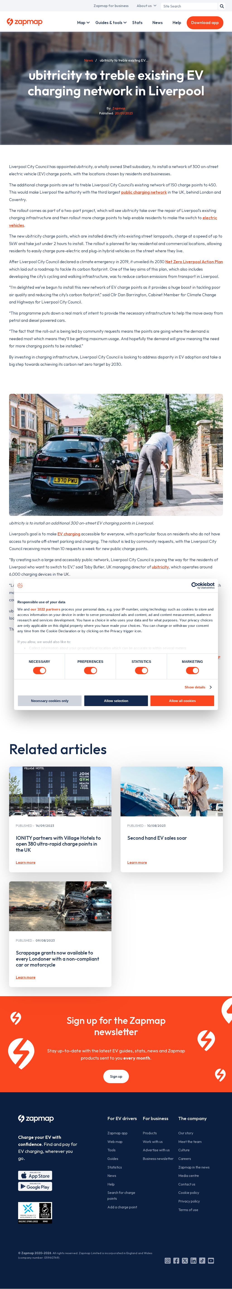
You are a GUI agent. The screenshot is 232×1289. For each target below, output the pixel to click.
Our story (185, 1133)
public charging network (144, 192)
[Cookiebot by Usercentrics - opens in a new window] (195, 585)
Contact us (186, 1184)
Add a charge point (122, 1207)
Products (150, 1133)
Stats (137, 22)
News (157, 22)
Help (177, 22)
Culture (184, 1150)
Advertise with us (156, 1150)
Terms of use (188, 1209)
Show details (195, 687)
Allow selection (116, 701)
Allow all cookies (182, 701)
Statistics (114, 1167)
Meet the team (190, 1141)
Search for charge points (121, 1195)
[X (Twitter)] (185, 1260)
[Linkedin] (193, 1260)
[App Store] (35, 1175)
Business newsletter (158, 1158)
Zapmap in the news (194, 1167)
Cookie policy (188, 1192)
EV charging (69, 533)
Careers (184, 1158)
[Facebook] (176, 1260)
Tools (111, 1150)
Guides (112, 1158)
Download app (205, 22)
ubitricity (160, 567)
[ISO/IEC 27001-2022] (35, 1213)
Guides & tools (108, 22)
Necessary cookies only (49, 701)
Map (81, 22)
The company (192, 1118)
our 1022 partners (45, 609)
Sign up (116, 1076)
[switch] (90, 670)
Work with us (153, 1141)
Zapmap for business (111, 5)
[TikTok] (202, 1260)
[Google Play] (35, 1186)
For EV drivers (122, 1118)
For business (155, 1118)
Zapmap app (117, 1133)
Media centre (188, 1175)
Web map (115, 1141)
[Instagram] (168, 1260)
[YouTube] (211, 1260)
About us (144, 5)
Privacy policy (189, 1201)
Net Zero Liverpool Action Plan (194, 261)
